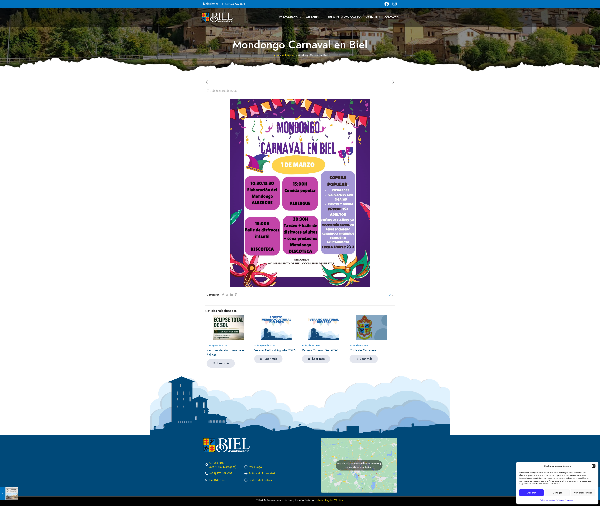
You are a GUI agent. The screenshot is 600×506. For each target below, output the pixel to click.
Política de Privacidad (564, 500)
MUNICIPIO (312, 17)
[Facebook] (386, 4)
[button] (593, 466)
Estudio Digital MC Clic (330, 500)
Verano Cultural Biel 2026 (320, 350)
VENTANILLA (373, 17)
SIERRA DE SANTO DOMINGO (345, 17)
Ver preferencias (583, 492)
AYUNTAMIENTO (288, 17)
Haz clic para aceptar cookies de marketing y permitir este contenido (359, 465)
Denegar (557, 492)
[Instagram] (394, 4)
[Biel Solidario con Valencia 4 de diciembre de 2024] (9, 493)
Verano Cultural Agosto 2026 (274, 350)
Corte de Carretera (363, 350)
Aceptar (531, 492)
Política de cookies (547, 500)
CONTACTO (391, 17)
